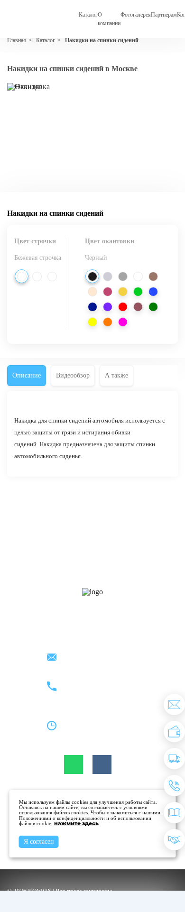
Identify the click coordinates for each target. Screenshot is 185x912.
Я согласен (39, 841)
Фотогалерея (135, 14)
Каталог (88, 14)
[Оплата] (174, 731)
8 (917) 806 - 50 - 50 (90, 681)
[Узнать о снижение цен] (174, 704)
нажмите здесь (76, 823)
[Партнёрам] (174, 839)
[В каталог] (174, 812)
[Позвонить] (174, 785)
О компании (109, 19)
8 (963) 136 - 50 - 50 (90, 692)
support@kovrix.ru (87, 658)
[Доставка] (174, 758)
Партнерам (164, 14)
